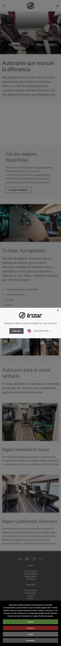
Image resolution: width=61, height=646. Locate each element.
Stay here (16, 331)
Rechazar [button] (30, 628)
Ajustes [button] (30, 634)
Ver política (30, 640)
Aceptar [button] (30, 622)
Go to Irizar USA (40, 331)
